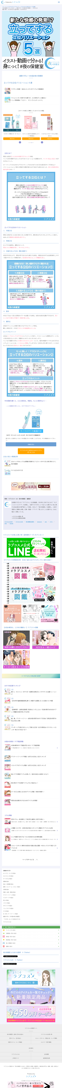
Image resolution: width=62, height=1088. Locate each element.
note (46, 521)
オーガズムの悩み (7, 878)
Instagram (39, 521)
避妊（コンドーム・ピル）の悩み (11, 887)
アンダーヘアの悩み (8, 897)
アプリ (51, 521)
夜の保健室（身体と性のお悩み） (15, 1034)
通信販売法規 (46, 1058)
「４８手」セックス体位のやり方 (11, 919)
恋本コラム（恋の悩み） (15, 1038)
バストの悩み (6, 903)
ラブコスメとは (7, 922)
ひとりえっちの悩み (8, 876)
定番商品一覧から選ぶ (11, 933)
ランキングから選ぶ (11, 930)
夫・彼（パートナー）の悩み (10, 914)
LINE (6, 523)
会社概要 (46, 1054)
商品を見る (12, 138)
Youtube (11, 523)
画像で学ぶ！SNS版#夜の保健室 (11, 916)
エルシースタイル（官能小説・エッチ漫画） (46, 1038)
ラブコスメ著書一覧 (18, 516)
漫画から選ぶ (9, 946)
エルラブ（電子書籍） (46, 1042)
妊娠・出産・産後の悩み (9, 892)
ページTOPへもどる (28, 859)
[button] (20, 142)
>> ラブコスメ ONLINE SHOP (31, 676)
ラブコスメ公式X (19, 521)
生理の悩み (6, 889)
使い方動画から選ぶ (11, 943)
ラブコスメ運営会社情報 (19, 518)
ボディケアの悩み (7, 905)
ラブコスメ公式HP (9, 521)
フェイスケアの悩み (8, 908)
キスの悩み (6, 911)
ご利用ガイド (15, 1058)
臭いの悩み (6, 900)
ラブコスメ (28, 1080)
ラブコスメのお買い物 (46, 1034)
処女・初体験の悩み (8, 884)
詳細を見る (31, 444)
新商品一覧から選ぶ (11, 936)
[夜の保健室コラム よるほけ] (3, 2)
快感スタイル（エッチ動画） (15, 1042)
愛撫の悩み (6, 881)
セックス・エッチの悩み (9, 873)
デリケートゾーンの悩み (9, 895)
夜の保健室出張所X (30, 521)
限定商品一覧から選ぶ (11, 940)
